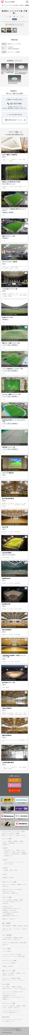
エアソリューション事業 (8, 1003)
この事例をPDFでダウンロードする (15, 24)
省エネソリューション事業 (9, 882)
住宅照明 (5, 874)
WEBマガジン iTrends (21, 835)
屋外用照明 (5, 868)
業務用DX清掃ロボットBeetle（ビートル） (11, 915)
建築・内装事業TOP (7, 925)
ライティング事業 (7, 838)
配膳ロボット (5, 918)
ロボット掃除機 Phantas (8, 913)
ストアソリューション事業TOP (9, 963)
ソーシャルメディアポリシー (7, 1030)
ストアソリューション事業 (9, 960)
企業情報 (23, 831)
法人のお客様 (10, 2)
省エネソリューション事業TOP (9, 884)
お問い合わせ (5, 886)
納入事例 (5, 843)
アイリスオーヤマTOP (6, 831)
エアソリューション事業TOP (9, 1005)
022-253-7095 (16, 103)
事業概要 (17, 833)
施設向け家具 (5, 1017)
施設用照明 (5, 848)
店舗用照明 (5, 859)
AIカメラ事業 (5, 984)
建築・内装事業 (6, 923)
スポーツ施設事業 (7, 935)
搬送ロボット (13, 918)
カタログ (24, 884)
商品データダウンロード (8, 988)
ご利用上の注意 (18, 1030)
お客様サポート (6, 844)
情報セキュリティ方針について (8, 835)
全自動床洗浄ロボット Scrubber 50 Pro (11, 912)
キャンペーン (18, 901)
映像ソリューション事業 (8, 970)
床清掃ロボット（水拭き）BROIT (9, 910)
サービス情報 (5, 901)
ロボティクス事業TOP (7, 899)
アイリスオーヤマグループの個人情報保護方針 (11, 1029)
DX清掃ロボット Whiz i (7, 906)
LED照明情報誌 (11, 843)
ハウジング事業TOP (7, 951)
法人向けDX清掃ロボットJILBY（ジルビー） (12, 908)
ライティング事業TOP (7, 841)
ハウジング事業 (6, 948)
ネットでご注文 (16, 831)
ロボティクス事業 (7, 897)
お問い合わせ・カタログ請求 (8, 833)
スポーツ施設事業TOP (7, 937)
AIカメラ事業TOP (6, 986)
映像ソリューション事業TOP (9, 973)
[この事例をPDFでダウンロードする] (26, 139)
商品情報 (21, 841)
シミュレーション (20, 843)
